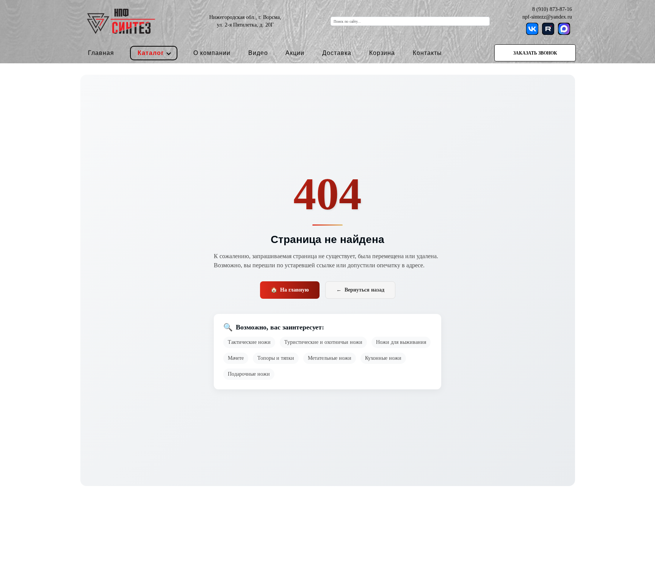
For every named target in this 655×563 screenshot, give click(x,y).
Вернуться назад (360, 290)
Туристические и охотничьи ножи (323, 342)
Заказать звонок (535, 53)
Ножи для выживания (401, 342)
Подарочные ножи (249, 374)
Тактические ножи (249, 342)
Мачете (236, 358)
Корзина (382, 53)
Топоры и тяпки (275, 358)
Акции (294, 53)
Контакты (427, 53)
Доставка (336, 53)
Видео (258, 53)
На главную (290, 290)
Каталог (151, 53)
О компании (211, 53)
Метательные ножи (329, 358)
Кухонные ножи (383, 358)
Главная (101, 53)
